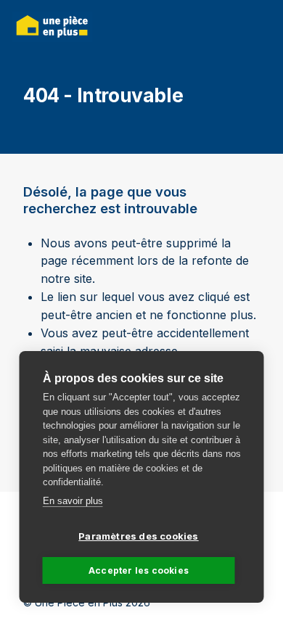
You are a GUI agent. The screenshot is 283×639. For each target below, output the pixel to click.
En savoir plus (73, 500)
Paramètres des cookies (138, 536)
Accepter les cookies (139, 570)
